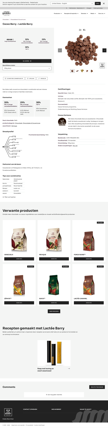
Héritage (14, 126)
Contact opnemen (30, 409)
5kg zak (75, 146)
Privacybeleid (29, 425)
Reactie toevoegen (97, 387)
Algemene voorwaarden (18, 425)
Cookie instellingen (39, 425)
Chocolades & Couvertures (18, 19)
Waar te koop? (85, 409)
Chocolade (6, 19)
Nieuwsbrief (56, 409)
